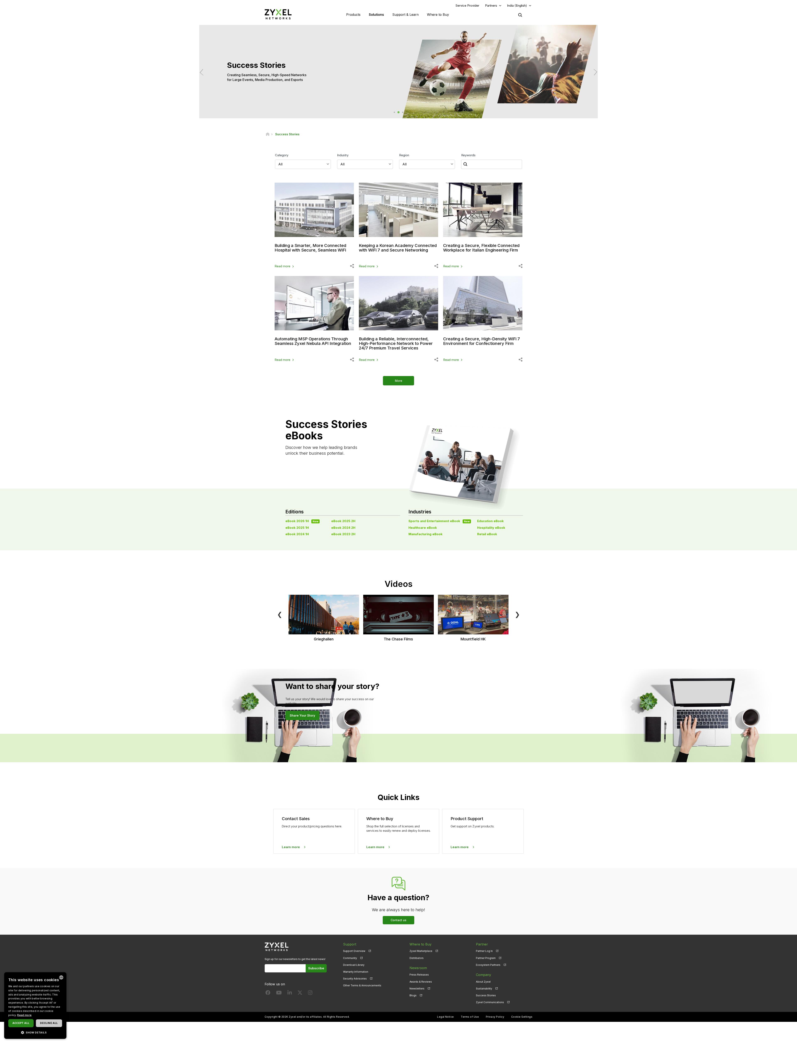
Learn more (291, 847)
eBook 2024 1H (297, 534)
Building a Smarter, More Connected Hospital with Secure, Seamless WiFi (310, 248)
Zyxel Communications (490, 1002)
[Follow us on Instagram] (310, 993)
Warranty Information (355, 971)
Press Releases (419, 974)
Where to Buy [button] (438, 14)
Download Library (353, 964)
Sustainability (484, 988)
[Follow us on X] (299, 993)
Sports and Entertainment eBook (439, 521)
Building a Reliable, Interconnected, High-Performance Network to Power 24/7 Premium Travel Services (396, 343)
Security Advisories (355, 978)
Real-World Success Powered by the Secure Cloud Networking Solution (283, 77)
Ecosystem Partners (488, 964)
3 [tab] (403, 112)
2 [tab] (398, 112)
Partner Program (486, 958)
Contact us (398, 920)
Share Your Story (302, 715)
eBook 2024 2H (343, 528)
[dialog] (35, 1005)
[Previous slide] (203, 72)
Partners (491, 5)
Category (281, 155)
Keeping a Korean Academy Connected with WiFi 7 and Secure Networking (398, 248)
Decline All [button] (49, 1023)
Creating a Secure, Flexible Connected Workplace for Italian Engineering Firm (481, 248)
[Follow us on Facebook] (267, 993)
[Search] (520, 15)
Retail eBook (487, 534)
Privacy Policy (495, 1016)
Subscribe (316, 968)
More (398, 380)
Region (404, 155)
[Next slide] (594, 72)
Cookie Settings (521, 1016)
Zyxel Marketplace (421, 951)
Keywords (468, 155)
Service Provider (467, 5)
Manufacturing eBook (425, 534)
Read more (282, 266)
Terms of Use (470, 1016)
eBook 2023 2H (343, 534)
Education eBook (490, 521)
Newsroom (418, 968)
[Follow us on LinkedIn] (289, 993)
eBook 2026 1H (301, 521)
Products (353, 14)
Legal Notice (445, 1016)
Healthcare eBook (422, 528)
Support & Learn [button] (405, 14)
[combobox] (61, 977)
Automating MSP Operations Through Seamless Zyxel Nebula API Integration (313, 341)
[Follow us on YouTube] (279, 993)
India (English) (517, 5)
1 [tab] (394, 112)
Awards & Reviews (421, 981)
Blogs (413, 995)
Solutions (376, 14)
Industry (342, 155)
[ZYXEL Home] (278, 14)
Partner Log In (484, 951)
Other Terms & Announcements (362, 985)
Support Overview (354, 951)
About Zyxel (483, 981)
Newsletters (417, 988)
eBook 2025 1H (297, 528)
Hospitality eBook (491, 528)
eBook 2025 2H (343, 521)
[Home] (268, 134)
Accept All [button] (20, 1023)
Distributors (417, 958)
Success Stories (486, 995)
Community (350, 958)
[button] (35, 1032)
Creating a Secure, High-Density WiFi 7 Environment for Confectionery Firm (481, 341)
